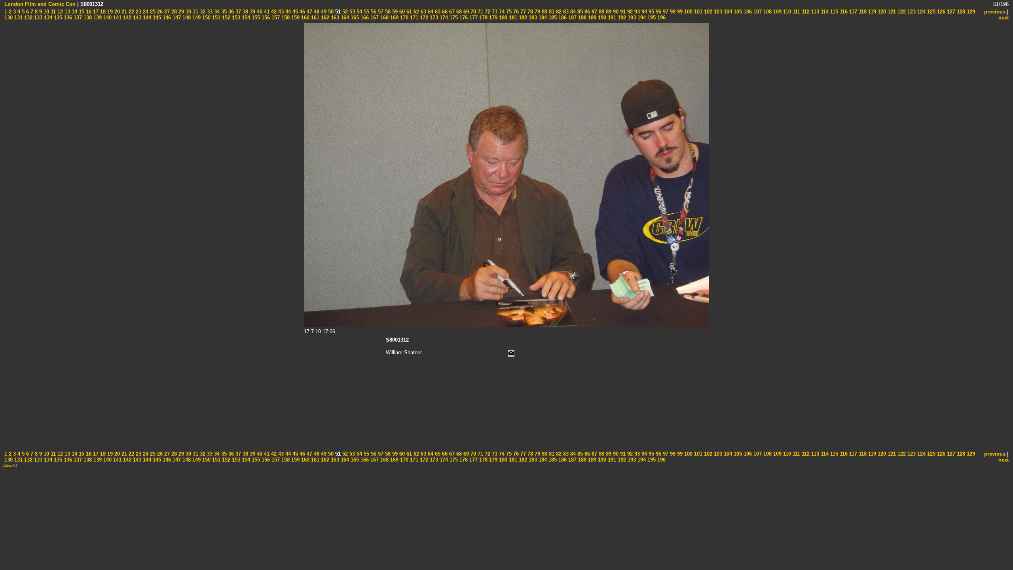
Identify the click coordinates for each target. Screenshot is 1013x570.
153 (235, 18)
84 (572, 12)
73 (493, 12)
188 (581, 18)
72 (486, 12)
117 (852, 12)
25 (152, 12)
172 (423, 18)
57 (379, 12)
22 (130, 12)
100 (687, 12)
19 (109, 12)
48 (315, 12)
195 (651, 18)
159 (295, 18)
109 (777, 12)
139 (97, 18)
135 (57, 18)
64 (429, 12)
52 (344, 12)
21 (123, 12)
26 (159, 12)
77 (522, 12)
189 (591, 18)
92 (629, 12)
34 (216, 12)
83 (565, 12)
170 (403, 18)
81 (550, 12)
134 (47, 18)
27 (166, 12)
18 (102, 12)
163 (334, 18)
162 (324, 18)
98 (671, 12)
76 (515, 12)
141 (116, 18)
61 (408, 12)
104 (727, 12)
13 (66, 12)
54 (358, 12)
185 (552, 18)
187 (572, 18)
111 (795, 12)
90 (614, 12)
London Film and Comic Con (40, 4)
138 (87, 18)
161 (314, 18)
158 (285, 18)
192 (621, 18)
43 (280, 12)
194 (641, 18)
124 (921, 12)
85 (579, 12)
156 (265, 18)
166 (364, 18)
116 (843, 12)
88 (600, 12)
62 (415, 12)
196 (661, 18)
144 (146, 18)
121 (891, 12)
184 (542, 18)
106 (747, 12)
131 (18, 18)
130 (8, 18)
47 (308, 12)
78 (529, 12)
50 (330, 12)
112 (805, 12)
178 (483, 18)
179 (492, 18)
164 (344, 18)
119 (871, 12)
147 (176, 18)
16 (87, 12)
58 (387, 12)
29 (180, 12)
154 (245, 18)
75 (508, 12)
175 (453, 18)
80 (543, 12)
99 (679, 12)
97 (664, 12)
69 (465, 12)
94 (643, 12)
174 (443, 18)
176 (463, 18)
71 (479, 12)
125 (930, 12)
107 (757, 12)
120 (881, 12)
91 (622, 12)
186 (562, 18)
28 (173, 12)
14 (73, 12)
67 (451, 12)
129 (970, 12)
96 (657, 12)
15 (80, 12)
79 (536, 12)
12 (59, 12)
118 (862, 12)
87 (593, 12)
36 (230, 12)
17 (95, 12)
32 (201, 12)
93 (636, 12)
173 (433, 18)
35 (223, 12)
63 (422, 12)
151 (215, 18)
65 (436, 12)
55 (365, 12)
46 (301, 12)
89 (607, 12)
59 (394, 12)
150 (206, 18)
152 (225, 18)
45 (294, 12)
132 (27, 18)
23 (137, 12)
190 (601, 18)
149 (196, 18)
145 (156, 18)
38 (244, 12)
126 (940, 12)
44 (287, 12)
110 (786, 12)
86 (586, 12)
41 (265, 12)
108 (767, 12)
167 (374, 18)
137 (77, 18)
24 (144, 12)
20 (116, 12)
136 (67, 18)
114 (824, 12)
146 (166, 18)
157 (275, 18)
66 (444, 12)
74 (501, 12)
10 (45, 12)
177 (473, 18)
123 (911, 12)
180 (502, 18)
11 (52, 12)
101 (697, 12)
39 (251, 12)
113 (814, 12)
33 (208, 12)
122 (901, 12)
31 (194, 12)
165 (354, 18)
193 (631, 18)
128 (960, 12)
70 (472, 12)
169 (393, 18)
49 (322, 12)
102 (707, 12)
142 (126, 18)
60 (401, 12)
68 (458, 12)
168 (384, 18)
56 (372, 12)
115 (833, 12)
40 (258, 12)
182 (522, 18)
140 (107, 18)
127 (950, 12)
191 (611, 18)
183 (532, 18)
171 (413, 18)
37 (237, 12)
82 (558, 12)
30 (187, 12)
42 (273, 12)
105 (737, 12)
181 (512, 18)
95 (650, 12)
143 (136, 18)
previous (994, 12)
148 (186, 18)
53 (351, 12)
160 (304, 18)
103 (717, 12)
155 (255, 18)
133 (37, 18)
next (1003, 18)
